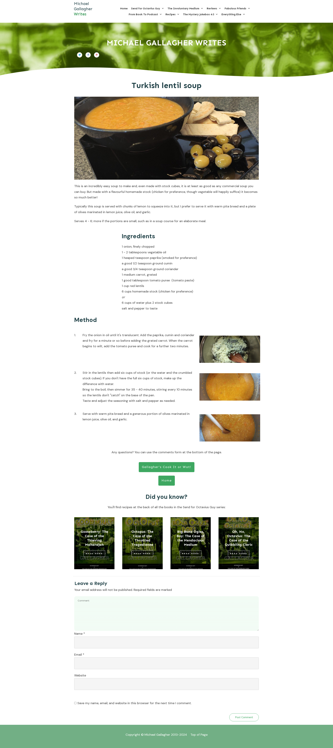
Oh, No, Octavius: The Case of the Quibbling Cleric (239, 538)
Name (79, 634)
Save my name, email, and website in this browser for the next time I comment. (134, 703)
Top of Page (199, 735)
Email (79, 655)
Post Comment (244, 717)
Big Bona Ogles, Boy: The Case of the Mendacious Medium (190, 538)
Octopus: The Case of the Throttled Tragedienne (142, 538)
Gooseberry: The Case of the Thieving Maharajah (94, 538)
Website (80, 675)
